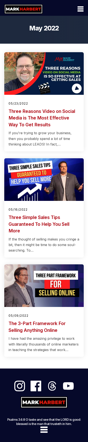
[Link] (19, 386)
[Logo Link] (23, 9)
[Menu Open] (70, 9)
